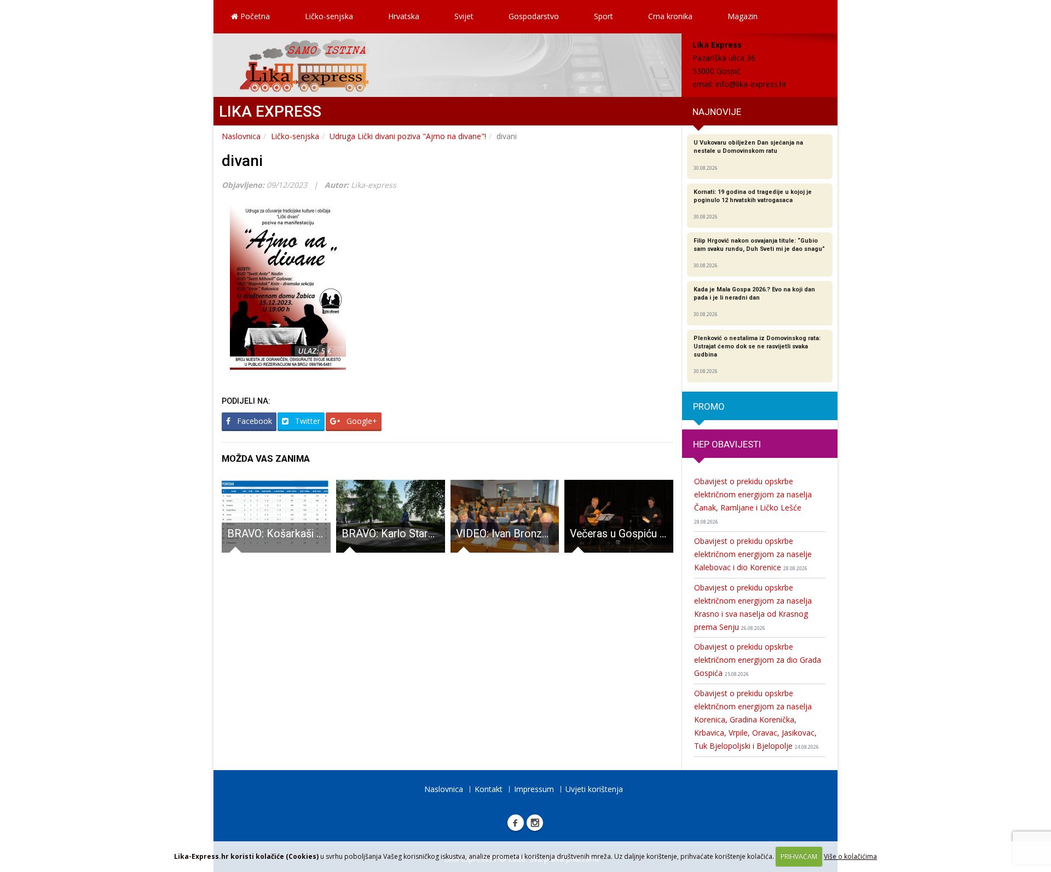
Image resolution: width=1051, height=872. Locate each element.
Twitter (306, 421)
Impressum (534, 789)
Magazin (742, 16)
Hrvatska (403, 16)
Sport (603, 16)
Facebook (253, 421)
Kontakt (489, 789)
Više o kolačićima (850, 856)
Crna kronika (670, 16)
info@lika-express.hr (751, 84)
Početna (254, 16)
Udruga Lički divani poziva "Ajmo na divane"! (408, 136)
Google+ (360, 421)
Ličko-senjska (329, 16)
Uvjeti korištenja (594, 789)
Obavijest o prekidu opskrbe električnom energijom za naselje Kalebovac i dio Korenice (753, 554)
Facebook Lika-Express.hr (515, 822)
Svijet (463, 16)
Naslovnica (241, 136)
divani (242, 161)
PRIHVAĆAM (799, 856)
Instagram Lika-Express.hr (535, 822)
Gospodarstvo (534, 16)
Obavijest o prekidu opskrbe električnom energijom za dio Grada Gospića (757, 659)
